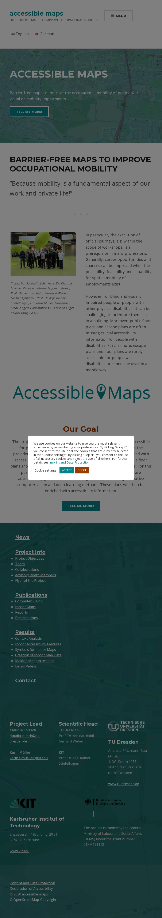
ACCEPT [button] (67, 470)
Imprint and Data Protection (69, 462)
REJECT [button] (82, 470)
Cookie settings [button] (45, 470)
